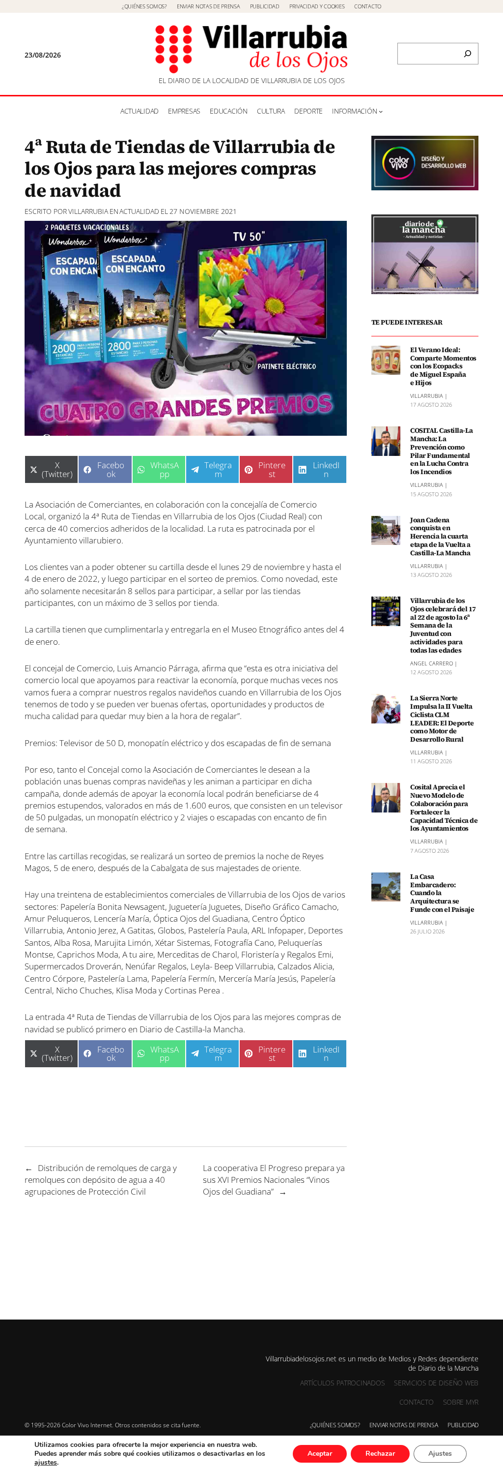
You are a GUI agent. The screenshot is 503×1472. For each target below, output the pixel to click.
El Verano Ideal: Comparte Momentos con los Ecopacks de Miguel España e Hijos (443, 366)
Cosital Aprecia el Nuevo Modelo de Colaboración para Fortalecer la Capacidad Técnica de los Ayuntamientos (443, 808)
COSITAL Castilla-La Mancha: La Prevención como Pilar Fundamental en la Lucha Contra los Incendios (441, 451)
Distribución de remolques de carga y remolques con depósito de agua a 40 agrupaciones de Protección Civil (101, 1180)
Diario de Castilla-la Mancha (191, 1029)
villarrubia (88, 211)
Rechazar (380, 1453)
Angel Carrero (431, 663)
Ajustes (440, 1453)
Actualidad (139, 211)
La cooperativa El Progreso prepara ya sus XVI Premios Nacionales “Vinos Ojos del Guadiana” (274, 1180)
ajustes (45, 1462)
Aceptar (319, 1453)
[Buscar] (467, 53)
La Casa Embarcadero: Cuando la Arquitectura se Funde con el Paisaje (442, 893)
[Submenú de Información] (381, 111)
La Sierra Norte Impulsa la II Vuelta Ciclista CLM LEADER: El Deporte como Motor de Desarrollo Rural (442, 719)
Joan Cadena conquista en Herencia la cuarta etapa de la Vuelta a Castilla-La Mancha (440, 536)
